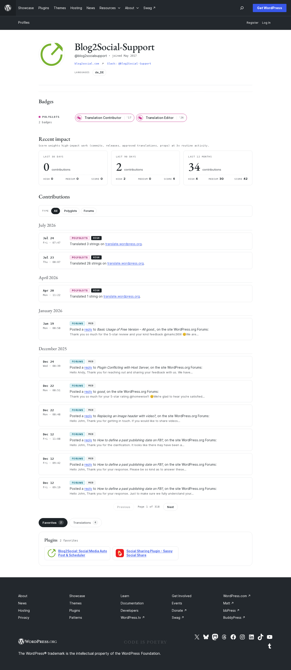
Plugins (74, 610)
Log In (266, 22)
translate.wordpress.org (123, 244)
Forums (89, 211)
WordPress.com (237, 596)
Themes (75, 603)
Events (177, 603)
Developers (129, 610)
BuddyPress (234, 617)
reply (88, 329)
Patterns (75, 617)
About (22, 596)
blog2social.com (88, 63)
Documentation (132, 603)
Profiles (24, 22)
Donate (179, 610)
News (22, 603)
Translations (84, 522)
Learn (125, 596)
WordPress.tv (133, 617)
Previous (123, 507)
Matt (228, 603)
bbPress (231, 610)
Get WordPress (269, 8)
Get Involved (181, 596)
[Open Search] (242, 8)
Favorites (52, 522)
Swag (178, 617)
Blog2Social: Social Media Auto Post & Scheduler (82, 553)
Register (252, 22)
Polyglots (70, 211)
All (55, 211)
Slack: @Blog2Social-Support (129, 63)
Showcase (77, 596)
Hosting (24, 610)
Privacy (23, 617)
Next (170, 507)
